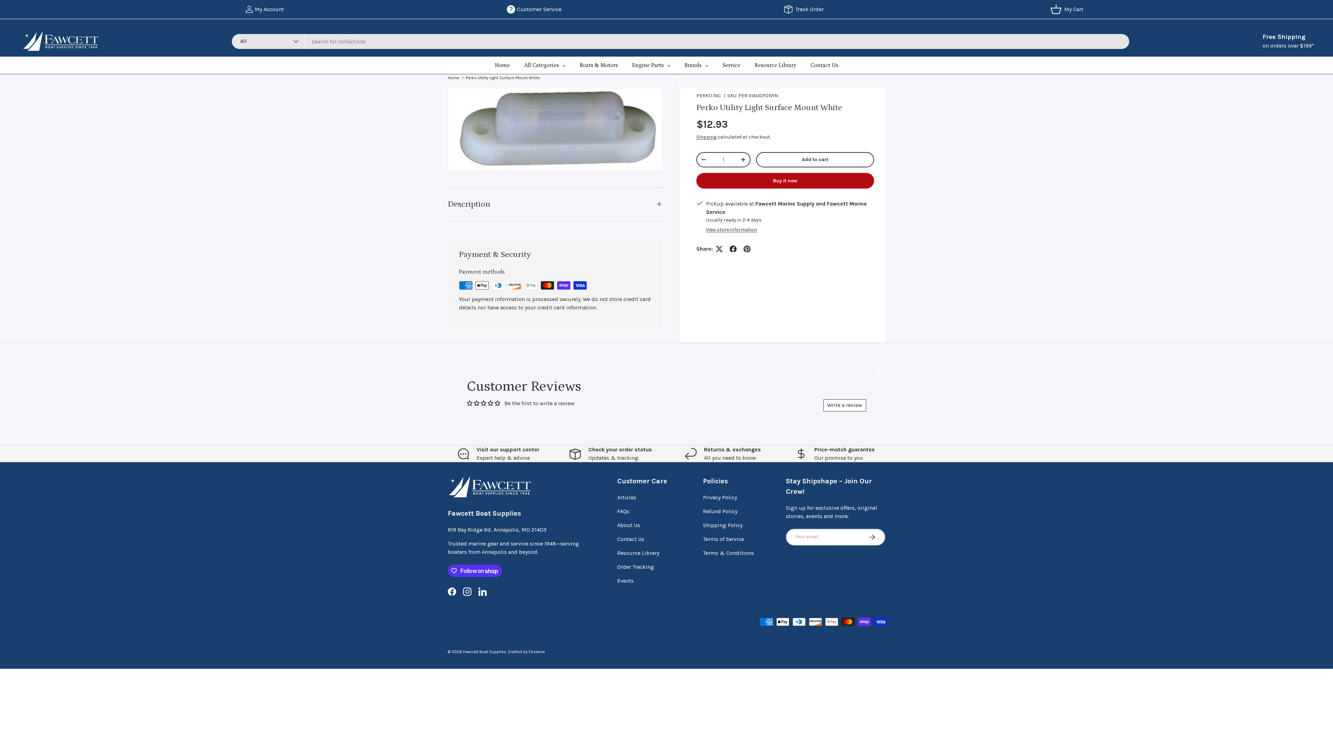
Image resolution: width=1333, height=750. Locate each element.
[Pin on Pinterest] (747, 249)
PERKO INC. (709, 96)
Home (453, 77)
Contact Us (630, 539)
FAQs (623, 511)
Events (625, 580)
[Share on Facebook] (733, 249)
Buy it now (785, 181)
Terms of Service (723, 539)
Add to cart (815, 159)
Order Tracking (635, 567)
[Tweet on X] (719, 249)
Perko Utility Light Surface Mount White (503, 77)
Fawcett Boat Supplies (484, 651)
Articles (626, 497)
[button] (1068, 9)
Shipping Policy (723, 525)
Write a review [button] (844, 405)
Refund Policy (720, 511)
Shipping (706, 137)
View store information (731, 230)
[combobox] (680, 41)
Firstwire (537, 651)
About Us (628, 525)
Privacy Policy (720, 497)
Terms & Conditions (728, 553)
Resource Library (638, 553)
